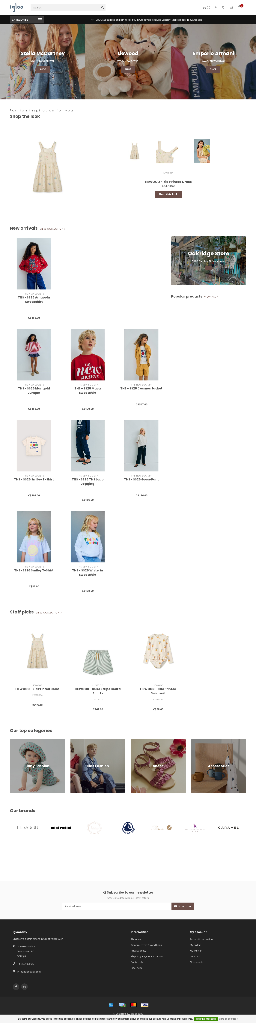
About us (136, 939)
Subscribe (184, 906)
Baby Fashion (17, 740)
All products (196, 962)
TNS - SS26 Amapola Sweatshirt (34, 299)
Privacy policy (138, 950)
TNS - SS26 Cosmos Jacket (141, 388)
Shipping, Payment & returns (147, 956)
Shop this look (168, 194)
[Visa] (145, 1005)
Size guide (137, 968)
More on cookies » (228, 1019)
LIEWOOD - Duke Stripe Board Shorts (98, 691)
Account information (201, 939)
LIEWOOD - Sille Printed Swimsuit (158, 691)
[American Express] (111, 1005)
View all (210, 296)
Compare (195, 956)
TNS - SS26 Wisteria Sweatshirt (87, 572)
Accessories (198, 740)
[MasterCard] (133, 1005)
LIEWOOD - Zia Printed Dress (37, 689)
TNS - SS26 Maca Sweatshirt (87, 390)
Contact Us (137, 962)
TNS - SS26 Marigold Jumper (34, 390)
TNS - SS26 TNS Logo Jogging (88, 481)
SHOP (42, 69)
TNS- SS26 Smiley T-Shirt (34, 570)
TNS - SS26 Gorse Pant (141, 479)
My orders (195, 945)
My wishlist (196, 950)
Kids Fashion (77, 740)
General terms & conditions (146, 945)
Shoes (134, 740)
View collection (52, 229)
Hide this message (206, 1019)
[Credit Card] (122, 1005)
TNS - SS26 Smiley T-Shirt (34, 479)
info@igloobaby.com (29, 971)
